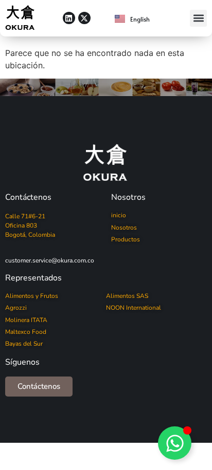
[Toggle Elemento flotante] (174, 443)
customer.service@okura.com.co (49, 260)
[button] (198, 18)
